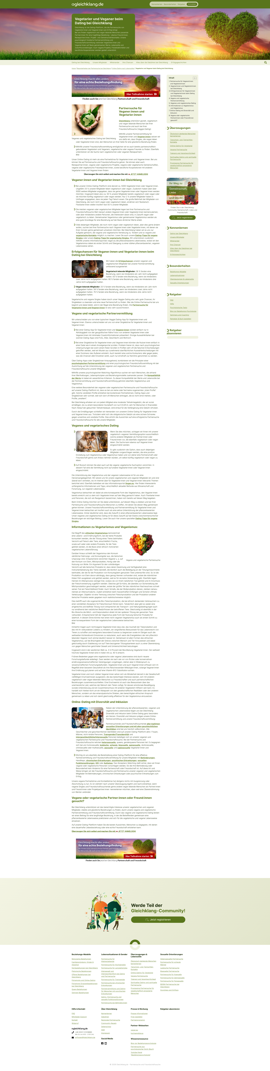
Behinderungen (148, 758)
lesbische (104, 745)
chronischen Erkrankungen (98, 760)
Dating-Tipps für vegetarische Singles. (111, 238)
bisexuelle (123, 745)
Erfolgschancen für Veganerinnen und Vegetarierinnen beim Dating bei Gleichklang (183, 93)
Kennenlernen (106, 1013)
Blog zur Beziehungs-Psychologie (183, 311)
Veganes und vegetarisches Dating (183, 103)
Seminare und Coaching (179, 315)
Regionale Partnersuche (110, 1020)
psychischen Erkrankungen (124, 760)
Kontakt (75, 1020)
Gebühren (105, 1017)
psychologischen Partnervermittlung (88, 363)
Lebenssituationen (177, 275)
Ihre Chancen (175, 245)
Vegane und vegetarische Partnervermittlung (180, 99)
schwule (113, 745)
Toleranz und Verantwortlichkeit (182, 153)
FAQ (171, 300)
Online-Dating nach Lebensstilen (123, 68)
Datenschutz (106, 1026)
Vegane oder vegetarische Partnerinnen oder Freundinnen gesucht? (182, 118)
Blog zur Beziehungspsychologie (143, 1043)
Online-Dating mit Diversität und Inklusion (182, 112)
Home (74, 68)
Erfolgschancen (126, 261)
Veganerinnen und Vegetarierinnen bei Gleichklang (183, 87)
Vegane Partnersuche (178, 149)
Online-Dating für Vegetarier (181, 146)
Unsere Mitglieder (177, 237)
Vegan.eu (129, 483)
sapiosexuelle (123, 748)
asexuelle (108, 748)
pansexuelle (134, 745)
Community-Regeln (108, 1023)
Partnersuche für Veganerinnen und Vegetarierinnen (181, 82)
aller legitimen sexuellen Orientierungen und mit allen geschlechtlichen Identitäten (133, 726)
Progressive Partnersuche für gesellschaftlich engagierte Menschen (181, 165)
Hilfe (172, 304)
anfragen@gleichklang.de (85, 1037)
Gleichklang (124, 121)
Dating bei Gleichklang (179, 233)
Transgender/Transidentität (116, 734)
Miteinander (175, 241)
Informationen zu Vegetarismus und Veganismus (182, 107)
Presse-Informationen (139, 1013)
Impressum (105, 1033)
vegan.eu (134, 1030)
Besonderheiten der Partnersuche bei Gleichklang (94, 68)
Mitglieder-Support (79, 1017)
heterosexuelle (109, 742)
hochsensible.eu (137, 1033)
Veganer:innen (144, 137)
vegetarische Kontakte (86, 235)
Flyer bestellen (136, 1017)
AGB (103, 1030)
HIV (97, 763)
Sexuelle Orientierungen (179, 283)
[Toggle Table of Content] (193, 78)
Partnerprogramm (138, 1020)
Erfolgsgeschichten (177, 254)
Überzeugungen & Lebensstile (182, 279)
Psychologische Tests (178, 307)
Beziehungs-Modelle (178, 272)
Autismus (108, 763)
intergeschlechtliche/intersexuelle (92, 737)
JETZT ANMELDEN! (138, 174)
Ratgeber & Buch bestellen (180, 319)
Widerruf (75, 1023)
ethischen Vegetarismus (96, 533)
